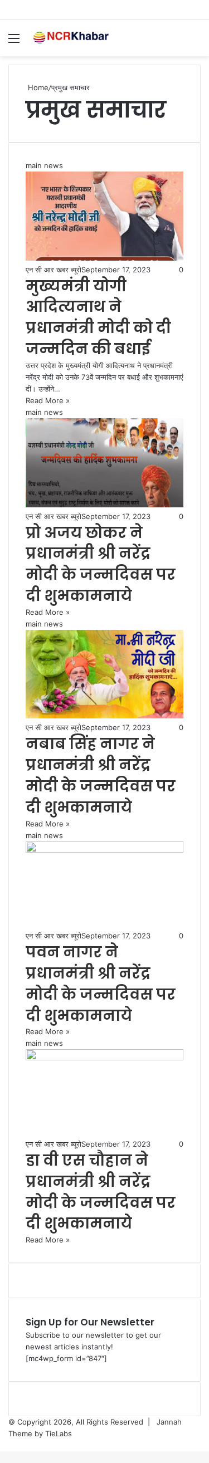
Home (37, 87)
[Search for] (195, 42)
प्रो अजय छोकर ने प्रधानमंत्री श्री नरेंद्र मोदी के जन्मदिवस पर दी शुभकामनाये (101, 564)
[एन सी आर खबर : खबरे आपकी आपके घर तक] (72, 38)
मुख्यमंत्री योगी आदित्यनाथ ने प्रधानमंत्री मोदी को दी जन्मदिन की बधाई (98, 317)
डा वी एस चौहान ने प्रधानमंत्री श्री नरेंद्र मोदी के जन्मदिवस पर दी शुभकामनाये (101, 1192)
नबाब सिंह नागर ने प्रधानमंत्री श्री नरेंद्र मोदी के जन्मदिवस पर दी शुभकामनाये (101, 775)
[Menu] (14, 42)
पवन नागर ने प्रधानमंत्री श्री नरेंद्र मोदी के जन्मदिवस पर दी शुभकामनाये (101, 983)
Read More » (48, 400)
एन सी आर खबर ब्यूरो (53, 269)
